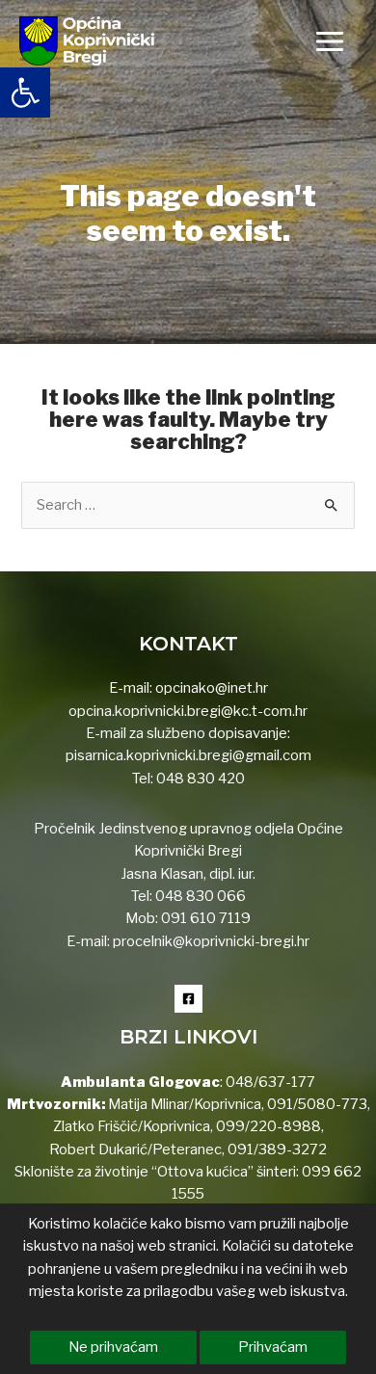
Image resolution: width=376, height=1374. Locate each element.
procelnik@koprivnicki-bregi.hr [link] (211, 941)
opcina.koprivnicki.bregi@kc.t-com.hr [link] (188, 711)
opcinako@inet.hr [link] (211, 688)
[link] (25, 92)
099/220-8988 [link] (268, 1126)
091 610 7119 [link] (206, 918)
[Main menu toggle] (330, 41)
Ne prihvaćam (113, 1347)
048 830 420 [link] (199, 778)
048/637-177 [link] (269, 1082)
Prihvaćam (273, 1347)
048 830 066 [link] (199, 896)
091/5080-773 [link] (315, 1104)
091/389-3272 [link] (277, 1149)
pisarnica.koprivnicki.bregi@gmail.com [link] (188, 755)
